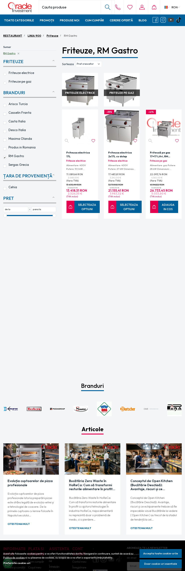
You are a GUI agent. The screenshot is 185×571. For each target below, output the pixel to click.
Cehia (12, 187)
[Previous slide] (9, 409)
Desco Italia (17, 130)
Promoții (47, 20)
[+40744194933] (118, 7)
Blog (143, 20)
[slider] (5, 215)
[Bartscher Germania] (127, 415)
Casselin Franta (19, 112)
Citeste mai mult (19, 524)
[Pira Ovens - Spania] (174, 415)
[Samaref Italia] (10, 415)
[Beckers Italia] (34, 415)
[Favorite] (130, 7)
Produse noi (69, 20)
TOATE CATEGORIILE (19, 20)
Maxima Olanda (20, 139)
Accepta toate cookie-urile (160, 553)
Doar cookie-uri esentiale (160, 563)
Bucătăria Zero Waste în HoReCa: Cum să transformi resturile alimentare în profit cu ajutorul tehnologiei (91, 485)
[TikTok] (180, 20)
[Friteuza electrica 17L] (80, 127)
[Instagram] (164, 20)
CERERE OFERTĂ (121, 20)
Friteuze (52, 35)
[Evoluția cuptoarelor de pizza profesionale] (31, 459)
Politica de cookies (14, 557)
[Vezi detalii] (67, 141)
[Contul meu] (142, 7)
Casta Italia (16, 121)
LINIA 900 (34, 35)
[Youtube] (172, 20)
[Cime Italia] (151, 415)
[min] (15, 209)
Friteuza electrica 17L (78, 154)
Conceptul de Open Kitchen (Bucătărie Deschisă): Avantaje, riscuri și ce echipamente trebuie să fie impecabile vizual (151, 485)
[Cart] (154, 7)
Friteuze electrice (21, 73)
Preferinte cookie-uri (16, 563)
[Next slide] (176, 409)
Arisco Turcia (18, 104)
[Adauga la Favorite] (93, 141)
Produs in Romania (22, 147)
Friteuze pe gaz (20, 81)
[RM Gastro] (104, 415)
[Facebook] (156, 20)
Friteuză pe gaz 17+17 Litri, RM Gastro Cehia (160, 155)
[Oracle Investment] (21, 7)
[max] (43, 209)
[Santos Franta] (81, 415)
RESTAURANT (12, 35)
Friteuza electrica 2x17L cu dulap (120, 154)
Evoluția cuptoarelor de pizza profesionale (30, 483)
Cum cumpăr (94, 20)
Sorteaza (68, 64)
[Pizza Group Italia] (57, 415)
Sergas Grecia (18, 165)
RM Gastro (9, 53)
